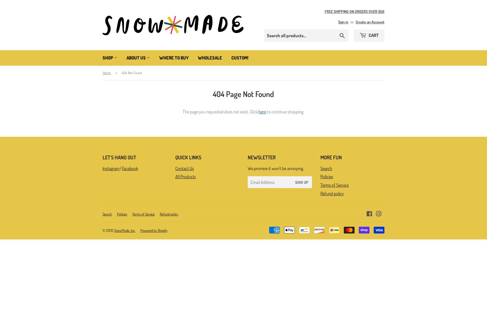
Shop (108, 58)
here (262, 111)
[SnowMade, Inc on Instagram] (379, 214)
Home (107, 73)
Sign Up (301, 182)
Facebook (130, 168)
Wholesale (210, 58)
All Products (185, 176)
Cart (373, 35)
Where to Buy (174, 58)
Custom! (240, 58)
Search (326, 168)
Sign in (343, 21)
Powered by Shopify (153, 230)
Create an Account (370, 21)
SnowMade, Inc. (124, 230)
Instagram (111, 168)
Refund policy (332, 193)
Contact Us (184, 168)
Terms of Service (334, 185)
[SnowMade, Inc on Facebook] (369, 214)
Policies (326, 176)
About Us (137, 58)
